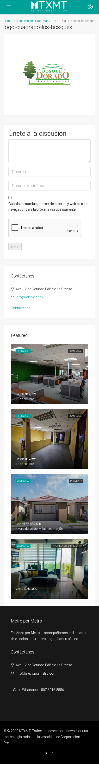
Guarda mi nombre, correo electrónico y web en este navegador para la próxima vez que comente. (47, 206)
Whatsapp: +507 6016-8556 (43, 690)
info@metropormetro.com (36, 673)
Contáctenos (21, 308)
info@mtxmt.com (29, 297)
